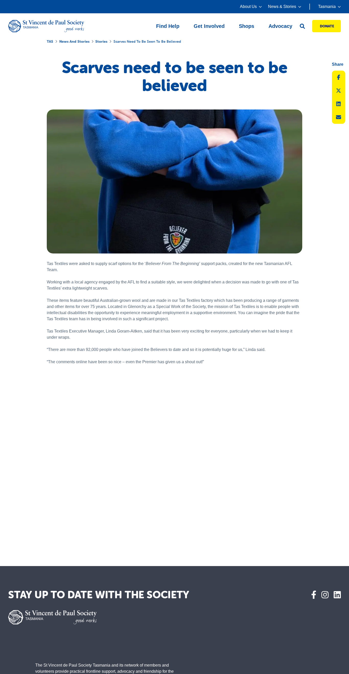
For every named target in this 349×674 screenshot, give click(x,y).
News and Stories (74, 41)
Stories (101, 41)
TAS (50, 41)
